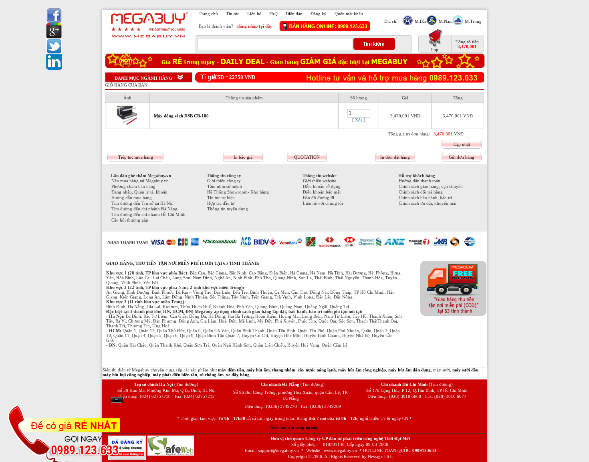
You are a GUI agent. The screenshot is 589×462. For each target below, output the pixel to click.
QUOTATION (307, 157)
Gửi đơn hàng (461, 157)
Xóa (359, 119)
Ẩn (117, 400)
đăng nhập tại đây (254, 26)
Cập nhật (462, 144)
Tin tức (232, 13)
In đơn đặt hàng (395, 157)
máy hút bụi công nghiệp (126, 374)
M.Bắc (421, 21)
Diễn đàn (294, 13)
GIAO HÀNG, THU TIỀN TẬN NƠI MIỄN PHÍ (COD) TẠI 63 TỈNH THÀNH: (183, 263)
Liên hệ (254, 13)
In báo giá (243, 157)
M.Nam (446, 21)
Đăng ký (319, 13)
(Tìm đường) (186, 384)
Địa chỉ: (391, 21)
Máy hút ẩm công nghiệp (294, 427)
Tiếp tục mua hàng (135, 157)
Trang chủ (208, 13)
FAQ (273, 13)
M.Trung (473, 21)
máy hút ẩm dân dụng (409, 369)
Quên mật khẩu (349, 13)
